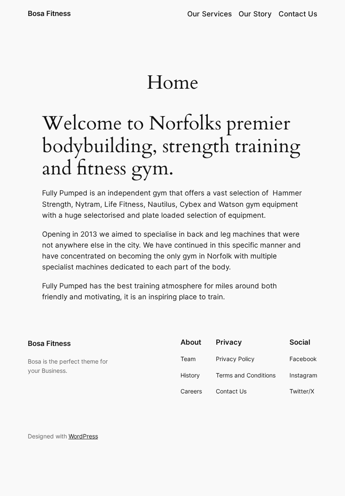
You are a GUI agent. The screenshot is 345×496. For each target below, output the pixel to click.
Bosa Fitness (49, 13)
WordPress (83, 436)
